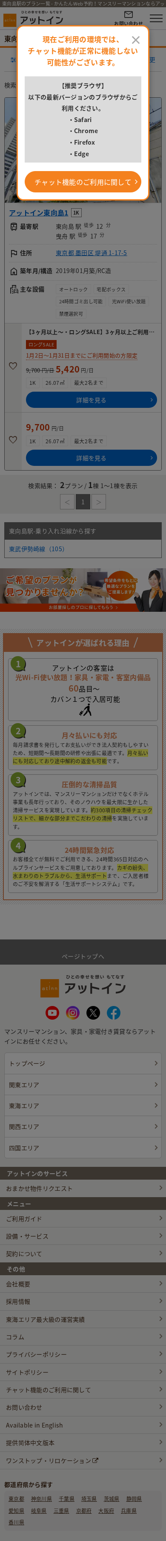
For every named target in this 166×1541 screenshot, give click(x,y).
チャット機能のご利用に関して (83, 182)
